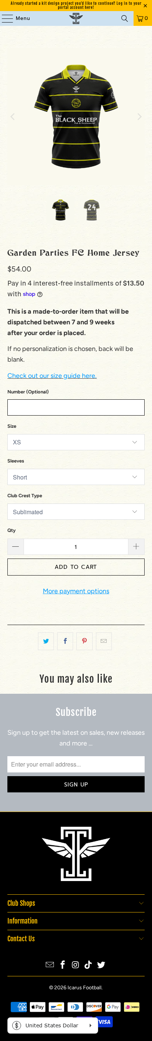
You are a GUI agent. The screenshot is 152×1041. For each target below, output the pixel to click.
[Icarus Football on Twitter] (101, 965)
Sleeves (15, 461)
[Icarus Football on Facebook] (62, 965)
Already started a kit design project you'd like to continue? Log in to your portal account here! (76, 5)
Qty (11, 530)
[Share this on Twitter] (46, 641)
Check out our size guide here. (52, 376)
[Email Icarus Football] (50, 965)
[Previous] (13, 116)
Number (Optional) (28, 392)
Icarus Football (84, 987)
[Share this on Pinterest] (84, 641)
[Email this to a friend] (104, 641)
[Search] (125, 18)
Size (11, 426)
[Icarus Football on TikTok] (88, 965)
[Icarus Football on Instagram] (75, 965)
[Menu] (4, 18)
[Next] (139, 116)
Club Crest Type (24, 495)
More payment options (76, 591)
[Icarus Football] (76, 18)
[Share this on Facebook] (65, 641)
